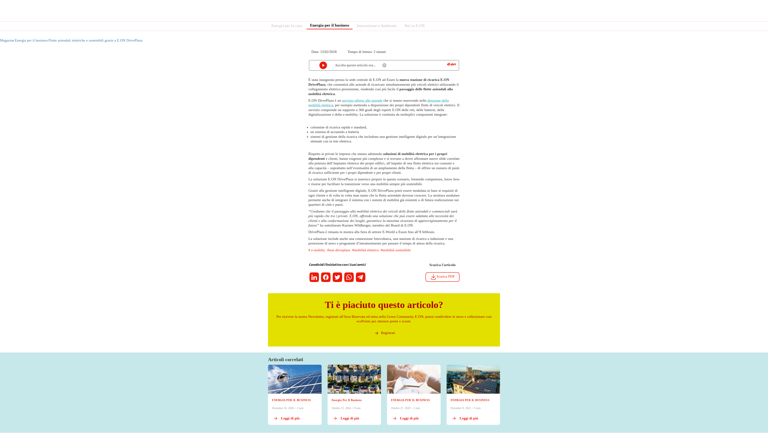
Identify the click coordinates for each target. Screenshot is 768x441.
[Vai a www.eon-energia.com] (451, 64)
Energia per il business (329, 25)
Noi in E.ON (414, 25)
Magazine (7, 40)
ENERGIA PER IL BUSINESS (291, 400)
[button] (305, 55)
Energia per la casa (286, 25)
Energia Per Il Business (347, 400)
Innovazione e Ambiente (377, 25)
